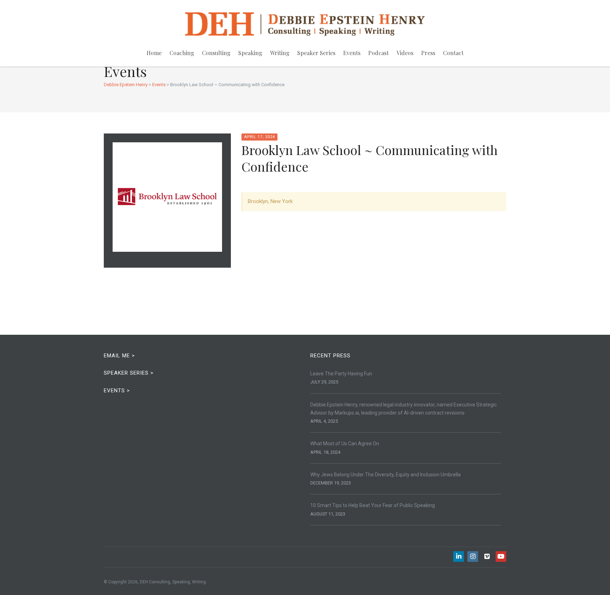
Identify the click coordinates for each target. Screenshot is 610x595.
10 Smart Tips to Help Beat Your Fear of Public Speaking (372, 505)
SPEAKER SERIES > (129, 373)
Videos (404, 52)
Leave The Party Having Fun (341, 373)
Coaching (181, 52)
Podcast (378, 52)
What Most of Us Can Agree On (344, 443)
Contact (453, 52)
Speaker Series (316, 52)
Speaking (250, 52)
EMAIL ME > (119, 355)
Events (351, 52)
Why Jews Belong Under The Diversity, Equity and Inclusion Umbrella (385, 474)
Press (428, 52)
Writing (279, 52)
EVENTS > (117, 390)
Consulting (216, 52)
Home (154, 52)
